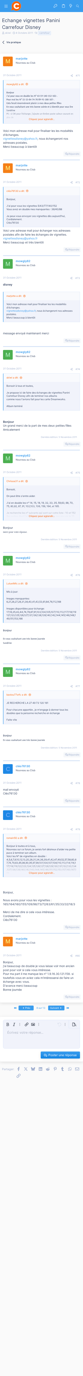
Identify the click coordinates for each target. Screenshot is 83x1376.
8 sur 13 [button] (40, 1007)
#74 (78, 369)
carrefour (44, 32)
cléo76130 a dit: (15, 190)
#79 (78, 829)
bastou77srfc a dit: (16, 694)
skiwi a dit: (12, 377)
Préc (27, 1007)
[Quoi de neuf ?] (70, 6)
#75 (78, 472)
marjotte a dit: (14, 295)
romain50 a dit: (14, 837)
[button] (6, 6)
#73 (77, 278)
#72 (78, 182)
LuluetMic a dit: (15, 583)
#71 (78, 75)
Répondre (73, 153)
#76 (78, 575)
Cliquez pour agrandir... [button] (42, 119)
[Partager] (71, 76)
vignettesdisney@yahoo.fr (20, 138)
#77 (78, 686)
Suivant (54, 1007)
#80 (77, 955)
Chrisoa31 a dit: (15, 481)
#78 (78, 783)
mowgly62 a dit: (15, 84)
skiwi (8, 32)
